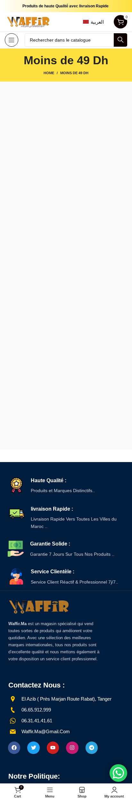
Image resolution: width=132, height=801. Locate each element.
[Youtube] (53, 748)
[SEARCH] (120, 40)
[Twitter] (33, 748)
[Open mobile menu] (11, 40)
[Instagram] (72, 748)
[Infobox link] (66, 485)
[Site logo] (29, 21)
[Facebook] (14, 748)
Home (49, 73)
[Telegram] (92, 748)
